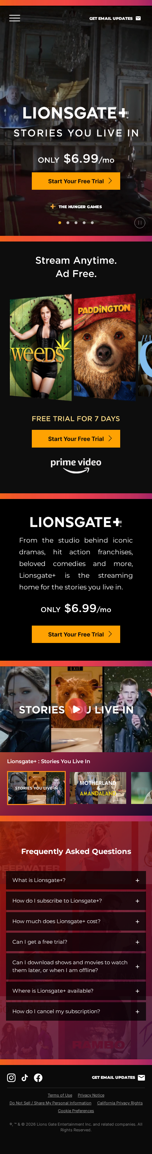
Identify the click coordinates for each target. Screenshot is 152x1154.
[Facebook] (38, 1077)
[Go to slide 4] (84, 222)
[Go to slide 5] (92, 222)
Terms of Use (60, 1095)
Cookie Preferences (76, 1110)
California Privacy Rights (120, 1102)
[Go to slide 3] (76, 222)
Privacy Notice (91, 1095)
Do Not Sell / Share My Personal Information (51, 1102)
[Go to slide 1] (59, 222)
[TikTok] (25, 1077)
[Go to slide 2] (67, 222)
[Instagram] (11, 1077)
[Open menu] (16, 18)
